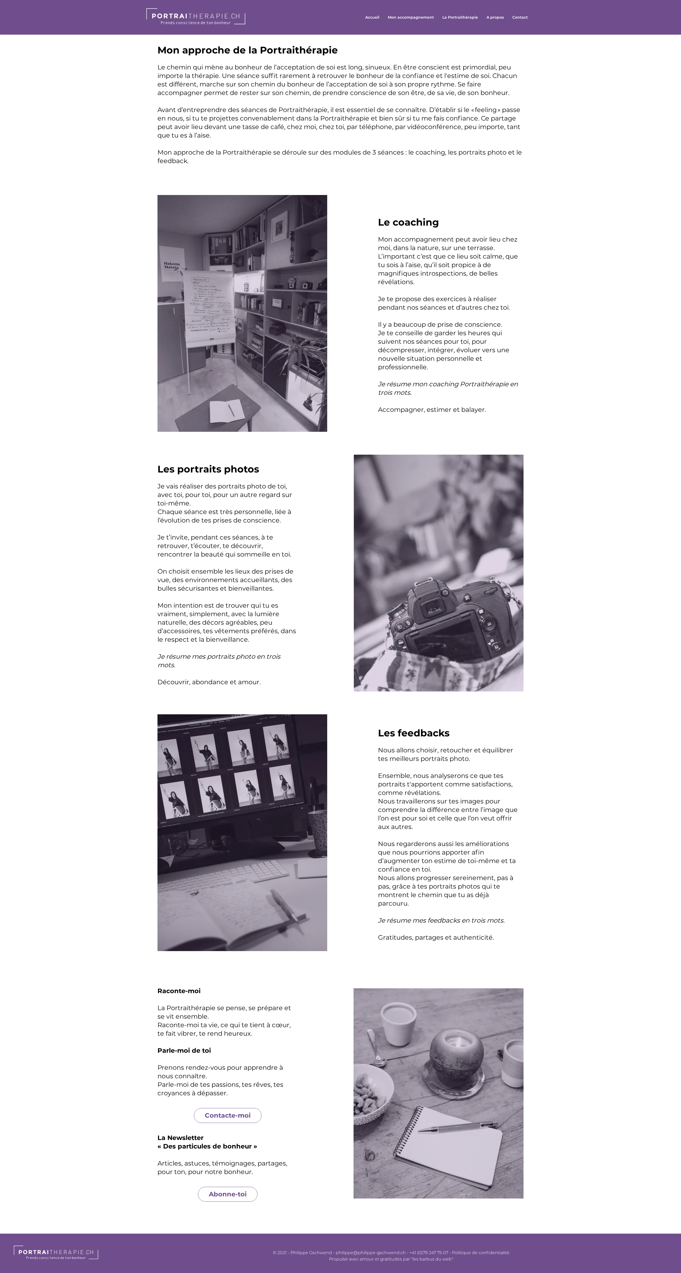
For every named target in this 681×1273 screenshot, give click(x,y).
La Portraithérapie (460, 17)
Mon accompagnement (411, 17)
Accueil (372, 17)
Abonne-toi (228, 1194)
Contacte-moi (228, 1115)
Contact (520, 17)
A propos (495, 17)
